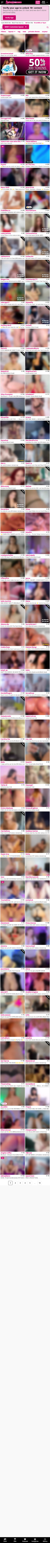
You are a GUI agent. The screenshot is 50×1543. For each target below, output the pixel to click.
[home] (13, 2)
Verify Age (9, 17)
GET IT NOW (37, 72)
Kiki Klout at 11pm (40, 23)
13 (39, 1183)
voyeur (45, 31)
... (34, 1183)
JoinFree (38, 2)
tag (19, 31)
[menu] (2, 2)
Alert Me (30, 22)
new (24, 31)
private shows (34, 31)
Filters (3, 31)
